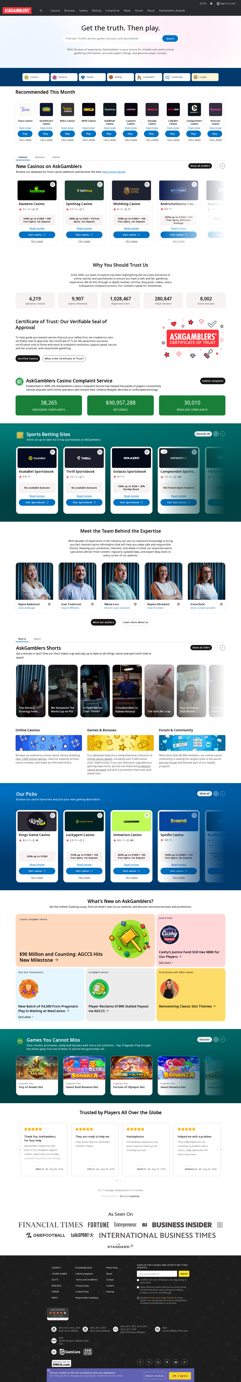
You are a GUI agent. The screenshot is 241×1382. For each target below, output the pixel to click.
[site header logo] (17, 10)
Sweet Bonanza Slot (173, 1087)
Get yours (165, 962)
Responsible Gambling (87, 1297)
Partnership (112, 1267)
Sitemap (110, 1291)
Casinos (56, 1267)
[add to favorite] (52, 184)
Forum (55, 1291)
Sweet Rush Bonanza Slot (82, 1087)
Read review (25, 128)
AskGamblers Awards (172, 10)
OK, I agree (180, 1375)
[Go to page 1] (117, 1181)
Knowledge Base (83, 1267)
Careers (110, 1285)
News (55, 1297)
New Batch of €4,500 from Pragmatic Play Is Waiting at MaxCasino (48, 1008)
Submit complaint (212, 380)
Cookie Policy (82, 1291)
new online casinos (114, 172)
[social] (140, 1362)
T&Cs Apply (25, 139)
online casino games (99, 759)
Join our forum (168, 762)
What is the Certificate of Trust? (64, 358)
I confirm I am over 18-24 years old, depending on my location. (163, 1281)
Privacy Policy (82, 1285)
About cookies (155, 1375)
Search (170, 38)
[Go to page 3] (124, 1181)
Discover (205, 1039)
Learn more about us (135, 622)
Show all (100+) (201, 647)
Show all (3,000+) (200, 165)
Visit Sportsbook (35, 502)
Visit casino (35, 234)
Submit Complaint (84, 1273)
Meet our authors (103, 622)
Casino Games (59, 1273)
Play (25, 133)
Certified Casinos (28, 358)
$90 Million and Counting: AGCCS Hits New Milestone (61, 957)
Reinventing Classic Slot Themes (185, 1006)
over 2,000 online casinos (31, 759)
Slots (55, 1279)
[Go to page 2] (120, 1181)
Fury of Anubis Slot (31, 1087)
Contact (110, 1279)
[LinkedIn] (49, 604)
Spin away (24, 1016)
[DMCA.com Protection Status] (61, 1363)
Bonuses (56, 1285)
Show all (205, 793)
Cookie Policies (167, 1297)
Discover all (203, 433)
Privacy (152, 1297)
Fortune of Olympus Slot (129, 1087)
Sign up (184, 1274)
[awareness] (70, 1352)
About (109, 1273)
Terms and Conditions (86, 1279)
